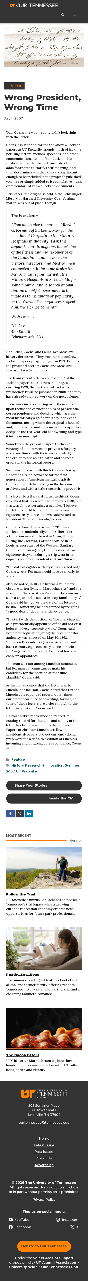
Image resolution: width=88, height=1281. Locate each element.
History (17, 765)
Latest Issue (44, 1145)
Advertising (44, 1165)
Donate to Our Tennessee (44, 1246)
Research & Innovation (44, 765)
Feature (14, 86)
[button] (63, 15)
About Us (44, 1158)
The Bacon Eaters (22, 1055)
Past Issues (44, 1152)
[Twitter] (20, 813)
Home (44, 1138)
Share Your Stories (31, 785)
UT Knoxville (26, 771)
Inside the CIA (61, 798)
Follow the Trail (20, 894)
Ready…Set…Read (22, 975)
